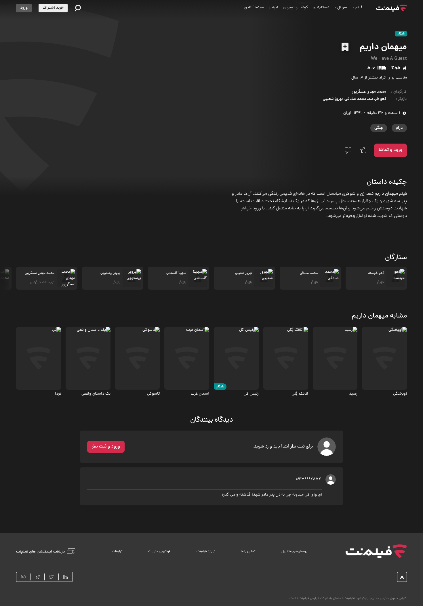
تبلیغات (117, 551)
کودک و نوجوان (295, 8)
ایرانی (273, 8)
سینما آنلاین (254, 8)
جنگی (378, 128)
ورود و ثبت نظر (106, 446)
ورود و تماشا (390, 150)
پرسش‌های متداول (294, 551)
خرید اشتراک (53, 8)
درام (399, 128)
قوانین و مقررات (159, 551)
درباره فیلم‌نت (206, 551)
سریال (342, 8)
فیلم (358, 8)
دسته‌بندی (321, 8)
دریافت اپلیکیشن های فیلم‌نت (40, 551)
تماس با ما (248, 551)
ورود (24, 8)
